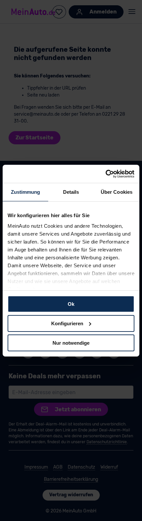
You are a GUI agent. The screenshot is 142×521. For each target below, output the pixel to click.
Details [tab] (71, 192)
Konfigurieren (67, 323)
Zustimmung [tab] (25, 192)
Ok (71, 304)
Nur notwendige (71, 342)
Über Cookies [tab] (116, 192)
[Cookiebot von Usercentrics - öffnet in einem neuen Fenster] (105, 173)
